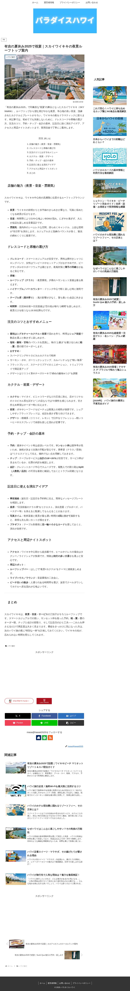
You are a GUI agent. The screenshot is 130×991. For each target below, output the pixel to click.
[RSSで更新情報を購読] (50, 737)
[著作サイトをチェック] (38, 737)
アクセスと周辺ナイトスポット (43, 169)
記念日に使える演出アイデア (42, 164)
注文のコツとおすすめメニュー (43, 152)
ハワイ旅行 (11, 646)
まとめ (32, 173)
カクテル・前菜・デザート (41, 156)
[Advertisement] (44, 672)
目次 (41, 138)
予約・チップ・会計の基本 (41, 160)
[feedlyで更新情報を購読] (44, 737)
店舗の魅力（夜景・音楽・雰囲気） (45, 144)
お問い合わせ (64, 983)
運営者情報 (52, 983)
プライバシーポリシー (81, 983)
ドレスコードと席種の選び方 (42, 148)
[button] (71, 723)
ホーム (42, 983)
